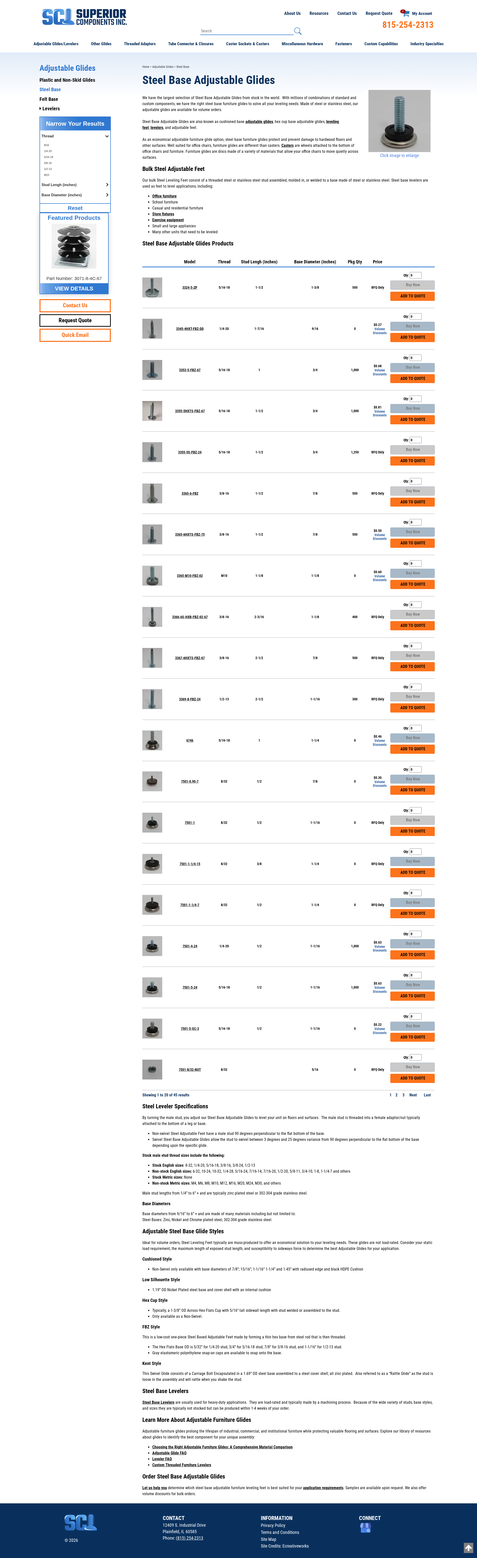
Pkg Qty (355, 261)
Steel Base (50, 89)
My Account (422, 13)
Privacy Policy (273, 1525)
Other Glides (101, 43)
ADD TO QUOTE (412, 296)
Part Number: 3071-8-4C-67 (74, 278)
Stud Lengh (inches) (259, 261)
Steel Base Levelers (158, 1402)
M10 (46, 174)
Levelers (50, 109)
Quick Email (75, 335)
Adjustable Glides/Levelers (56, 43)
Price (377, 261)
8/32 (46, 145)
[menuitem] (75, 145)
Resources (319, 13)
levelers (157, 127)
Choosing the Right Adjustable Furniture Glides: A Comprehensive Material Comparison (222, 1447)
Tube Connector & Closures (191, 43)
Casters (287, 145)
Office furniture (164, 196)
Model (190, 261)
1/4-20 (48, 151)
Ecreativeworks (295, 1546)
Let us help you (154, 1487)
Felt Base (49, 99)
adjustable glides (259, 121)
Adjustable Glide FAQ (169, 1453)
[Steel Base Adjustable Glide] (399, 121)
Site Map (268, 1539)
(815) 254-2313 (189, 1538)
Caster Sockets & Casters (247, 43)
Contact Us (347, 13)
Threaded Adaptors (140, 43)
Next (413, 1095)
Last (428, 1095)
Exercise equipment (168, 220)
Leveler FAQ (162, 1459)
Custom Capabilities (381, 43)
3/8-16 (48, 162)
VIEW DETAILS (74, 288)
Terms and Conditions (280, 1532)
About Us (292, 13)
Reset (75, 208)
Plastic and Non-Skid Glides (67, 80)
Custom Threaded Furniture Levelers (181, 1465)
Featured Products (74, 217)
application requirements (323, 1487)
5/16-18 (48, 157)
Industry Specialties (427, 43)
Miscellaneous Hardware (302, 43)
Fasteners (343, 43)
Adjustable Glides (162, 67)
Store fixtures (163, 214)
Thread (224, 261)
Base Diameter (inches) (315, 261)
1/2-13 (48, 168)
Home (145, 67)
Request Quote (379, 13)
